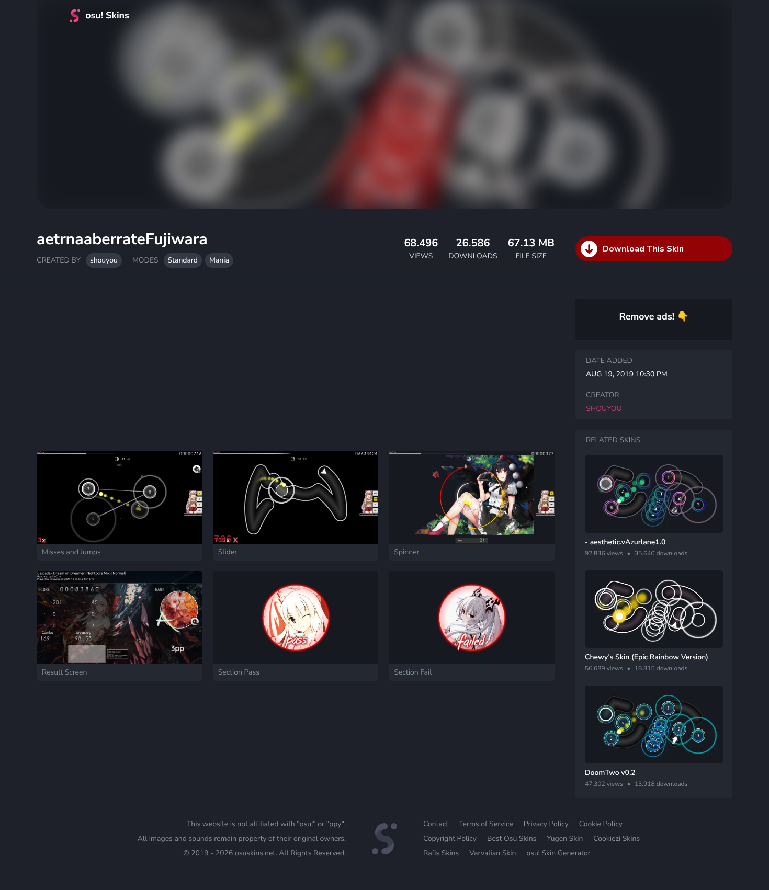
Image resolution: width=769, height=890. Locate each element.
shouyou (104, 260)
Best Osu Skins (511, 838)
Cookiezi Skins (616, 838)
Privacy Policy (546, 824)
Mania (219, 260)
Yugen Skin (565, 838)
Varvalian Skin (492, 853)
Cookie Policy (601, 824)
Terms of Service (486, 824)
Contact (435, 824)
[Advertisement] (295, 364)
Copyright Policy (450, 838)
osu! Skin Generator (558, 853)
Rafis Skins (441, 853)
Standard (183, 260)
